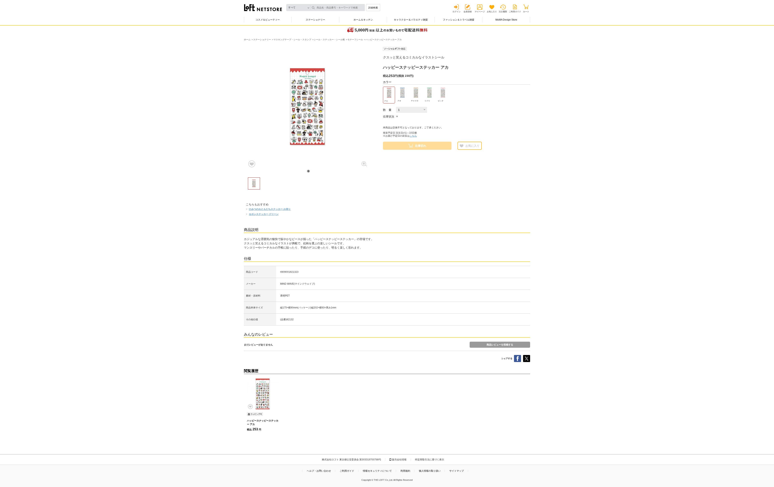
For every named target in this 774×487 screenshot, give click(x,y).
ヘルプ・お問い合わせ (319, 471)
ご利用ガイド (515, 11)
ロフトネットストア (263, 7)
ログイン (457, 11)
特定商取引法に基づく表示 (429, 459)
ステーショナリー (315, 19)
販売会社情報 (399, 459)
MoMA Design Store (506, 19)
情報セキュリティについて (377, 471)
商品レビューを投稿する (500, 344)
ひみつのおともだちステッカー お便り (270, 209)
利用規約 (405, 471)
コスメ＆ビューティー (268, 19)
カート (526, 11)
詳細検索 (373, 7)
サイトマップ (456, 471)
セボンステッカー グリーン (264, 214)
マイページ (480, 11)
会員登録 (468, 11)
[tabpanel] (308, 107)
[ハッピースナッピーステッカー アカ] (263, 394)
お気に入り (492, 11)
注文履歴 (503, 11)
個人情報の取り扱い (430, 471)
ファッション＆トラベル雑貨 (458, 19)
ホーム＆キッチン (363, 19)
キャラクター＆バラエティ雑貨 (411, 19)
